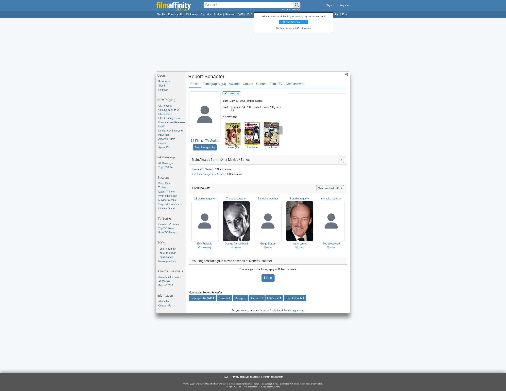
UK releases (165, 114)
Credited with (295, 84)
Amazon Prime (166, 138)
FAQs (225, 377)
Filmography (214, 84)
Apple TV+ (164, 147)
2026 (249, 14)
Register (344, 5)
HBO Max (164, 134)
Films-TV (276, 84)
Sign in (162, 85)
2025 (241, 14)
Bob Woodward (331, 243)
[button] (346, 74)
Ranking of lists (167, 261)
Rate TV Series (167, 232)
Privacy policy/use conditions (246, 377)
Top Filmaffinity (167, 248)
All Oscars (164, 281)
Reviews (230, 14)
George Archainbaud (236, 243)
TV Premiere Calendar (198, 14)
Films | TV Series (205, 140)
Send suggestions (294, 310)
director (237, 247)
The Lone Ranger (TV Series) (271, 147)
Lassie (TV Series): (211, 169)
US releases (165, 105)
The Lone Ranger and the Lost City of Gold (252, 147)
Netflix (162, 126)
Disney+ (163, 143)
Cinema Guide (166, 208)
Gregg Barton (268, 243)
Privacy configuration (273, 377)
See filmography (205, 147)
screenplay (233, 93)
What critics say (167, 195)
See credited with (329, 188)
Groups (248, 84)
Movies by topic (167, 199)
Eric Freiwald (204, 243)
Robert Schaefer (206, 76)
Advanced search (290, 9)
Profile (194, 84)
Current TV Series (168, 224)
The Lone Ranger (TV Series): (217, 174)
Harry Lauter (300, 243)
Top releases (165, 257)
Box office (164, 183)
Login (268, 277)
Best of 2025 (165, 285)
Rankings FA (175, 14)
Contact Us (164, 305)
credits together (204, 198)
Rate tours (164, 81)
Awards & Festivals (169, 277)
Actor (269, 247)
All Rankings (165, 163)
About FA (163, 301)
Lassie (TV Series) (233, 147)
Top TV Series (166, 228)
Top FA (161, 14)
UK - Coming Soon (169, 118)
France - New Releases (171, 122)
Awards (234, 84)
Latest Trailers (166, 191)
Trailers (218, 14)
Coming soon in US (169, 109)
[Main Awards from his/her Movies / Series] (341, 160)
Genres (261, 84)
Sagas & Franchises (170, 204)
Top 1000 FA (165, 167)
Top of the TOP (167, 252)
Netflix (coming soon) (170, 130)
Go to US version (292, 22)
